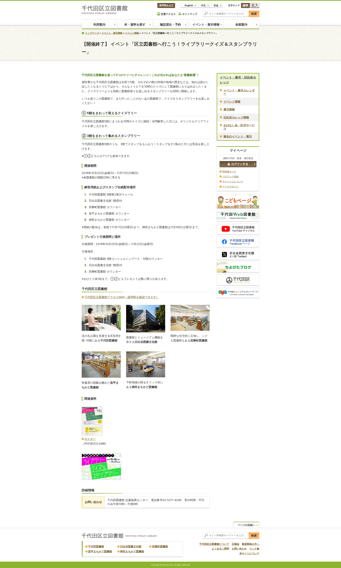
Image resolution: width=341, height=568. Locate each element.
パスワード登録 (230, 176)
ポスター (90, 439)
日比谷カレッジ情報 (236, 117)
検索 (254, 13)
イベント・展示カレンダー (239, 92)
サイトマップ (189, 13)
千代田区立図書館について (214, 543)
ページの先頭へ (246, 524)
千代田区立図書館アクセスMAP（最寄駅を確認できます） (122, 297)
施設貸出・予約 (170, 24)
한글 (216, 5)
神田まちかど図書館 (132, 551)
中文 (203, 5)
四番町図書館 (160, 546)
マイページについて (232, 181)
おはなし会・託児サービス (239, 126)
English (189, 5)
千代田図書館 (96, 546)
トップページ (92, 33)
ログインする (239, 164)
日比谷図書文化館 (130, 546)
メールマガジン (230, 186)
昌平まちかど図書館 (100, 551)
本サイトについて (249, 553)
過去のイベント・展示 (237, 136)
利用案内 (99, 24)
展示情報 (229, 109)
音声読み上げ (166, 5)
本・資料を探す (134, 24)
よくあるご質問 (220, 548)
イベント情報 (132, 33)
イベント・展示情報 (206, 24)
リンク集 (254, 548)
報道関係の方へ (250, 543)
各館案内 (241, 24)
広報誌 (235, 543)
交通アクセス (168, 13)
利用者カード (229, 171)
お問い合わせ (239, 548)
